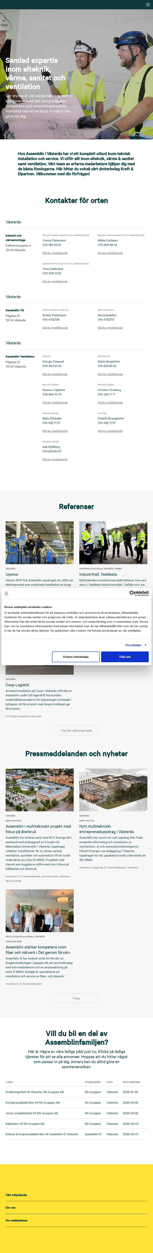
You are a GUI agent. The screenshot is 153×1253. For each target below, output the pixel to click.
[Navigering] (148, 4)
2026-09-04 (131, 1123)
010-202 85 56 (107, 366)
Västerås (112, 1092)
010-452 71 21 (51, 423)
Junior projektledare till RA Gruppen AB (32, 1113)
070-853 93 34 (52, 366)
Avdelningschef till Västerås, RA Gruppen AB (35, 1092)
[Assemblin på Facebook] (84, 1236)
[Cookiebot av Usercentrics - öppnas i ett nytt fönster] (132, 593)
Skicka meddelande (55, 253)
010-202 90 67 (52, 451)
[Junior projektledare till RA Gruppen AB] (145, 1113)
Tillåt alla (125, 656)
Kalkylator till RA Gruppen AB (25, 1123)
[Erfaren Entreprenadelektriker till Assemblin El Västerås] (145, 1134)
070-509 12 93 (52, 273)
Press (76, 998)
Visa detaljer (133, 644)
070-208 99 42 (107, 244)
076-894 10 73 (52, 394)
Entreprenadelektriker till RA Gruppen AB (33, 1102)
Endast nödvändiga (75, 656)
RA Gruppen (93, 1092)
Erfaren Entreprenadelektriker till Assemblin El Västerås (42, 1134)
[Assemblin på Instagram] (76, 1236)
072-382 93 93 (52, 244)
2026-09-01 (130, 1134)
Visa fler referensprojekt (76, 730)
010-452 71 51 (106, 423)
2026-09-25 (130, 1102)
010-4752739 (51, 319)
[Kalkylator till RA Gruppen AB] (145, 1123)
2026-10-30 (130, 1092)
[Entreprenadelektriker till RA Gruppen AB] (145, 1102)
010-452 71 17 (106, 394)
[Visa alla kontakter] (76, 472)
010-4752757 (106, 319)
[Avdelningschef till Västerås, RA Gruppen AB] (145, 1092)
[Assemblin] (77, 4)
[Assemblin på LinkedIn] (69, 1236)
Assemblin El (93, 1134)
